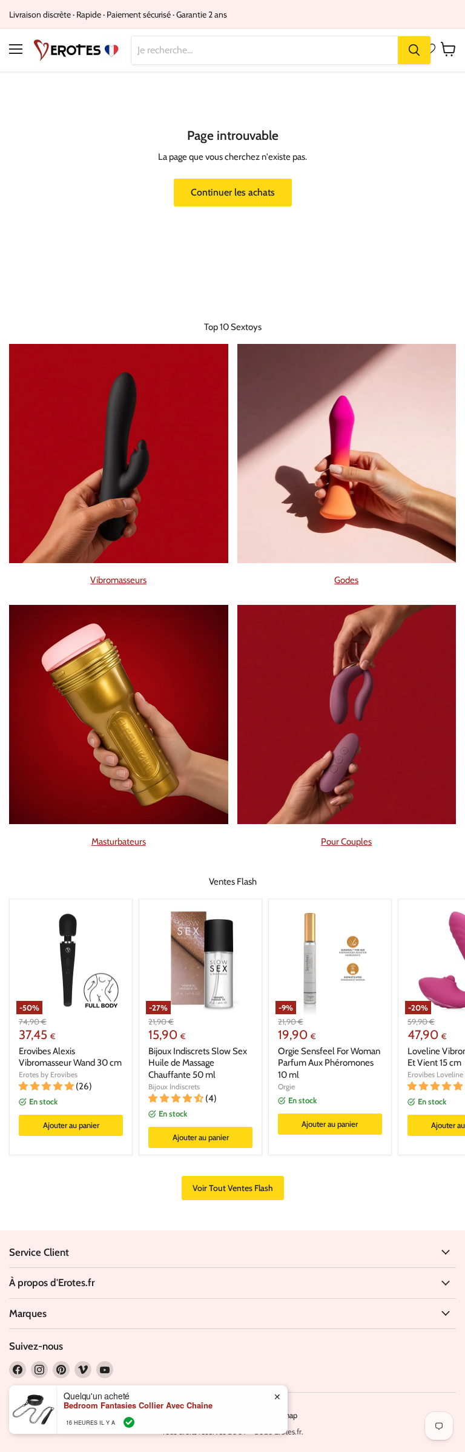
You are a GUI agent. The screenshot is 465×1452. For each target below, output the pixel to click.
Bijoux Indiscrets (174, 1086)
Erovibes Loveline (435, 1074)
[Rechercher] (414, 50)
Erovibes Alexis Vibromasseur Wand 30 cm (70, 1057)
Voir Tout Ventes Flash (233, 1188)
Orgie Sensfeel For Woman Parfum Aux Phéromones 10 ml (329, 1063)
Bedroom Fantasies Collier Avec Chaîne (138, 1405)
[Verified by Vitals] (129, 1422)
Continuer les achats (233, 192)
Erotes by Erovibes (48, 1074)
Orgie (286, 1086)
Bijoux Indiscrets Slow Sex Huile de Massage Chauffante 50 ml (197, 1063)
